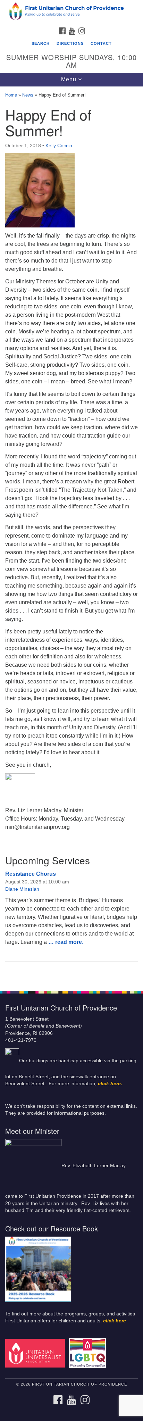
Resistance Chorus (30, 874)
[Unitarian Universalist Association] (36, 1352)
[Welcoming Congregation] (89, 1352)
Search (41, 43)
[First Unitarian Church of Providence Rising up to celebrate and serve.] (71, 12)
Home (11, 95)
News (27, 95)
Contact (101, 43)
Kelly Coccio (58, 145)
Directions (70, 43)
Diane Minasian (22, 889)
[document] (71, 534)
